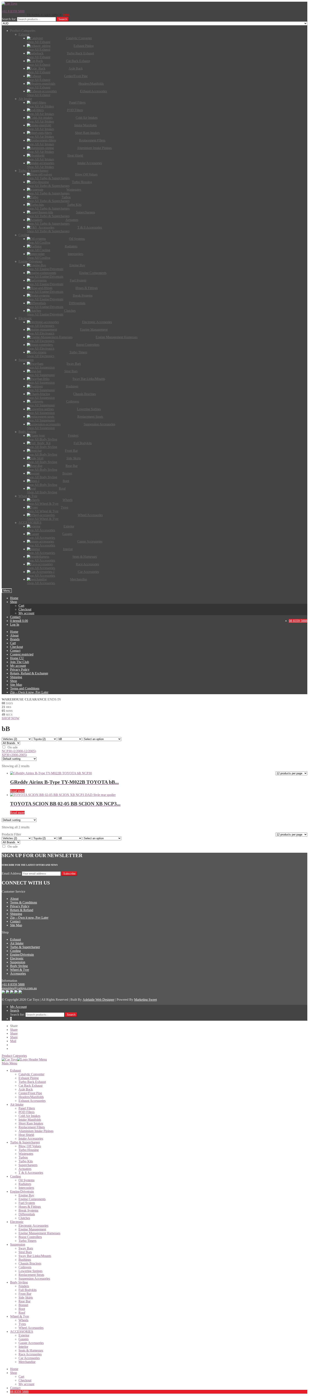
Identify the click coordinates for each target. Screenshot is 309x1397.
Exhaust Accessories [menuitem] (32, 1100)
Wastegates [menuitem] (25, 1153)
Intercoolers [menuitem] (26, 1187)
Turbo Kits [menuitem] (25, 1161)
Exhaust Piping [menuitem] (28, 1078)
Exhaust (15, 939)
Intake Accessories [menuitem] (30, 1138)
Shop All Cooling (38, 242)
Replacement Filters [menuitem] (31, 1127)
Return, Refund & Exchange (29, 673)
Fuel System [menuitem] (26, 1203)
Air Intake (17, 943)
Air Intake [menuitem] (17, 1104)
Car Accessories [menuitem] (29, 1358)
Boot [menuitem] (21, 1309)
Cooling (15, 951)
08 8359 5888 (298, 621)
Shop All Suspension (41, 367)
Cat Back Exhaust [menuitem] (30, 1085)
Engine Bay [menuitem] (26, 1195)
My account (26, 613)
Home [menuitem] (14, 1369)
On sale (13, 747)
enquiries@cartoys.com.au (19, 988)
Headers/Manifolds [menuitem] (31, 1097)
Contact (15, 617)
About (14, 635)
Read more (17, 791)
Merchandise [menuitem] (27, 1362)
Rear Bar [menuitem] (24, 1301)
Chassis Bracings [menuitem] (29, 1263)
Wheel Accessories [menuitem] (31, 1328)
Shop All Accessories (41, 530)
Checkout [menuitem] (24, 1380)
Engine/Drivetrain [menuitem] (22, 1191)
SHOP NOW (10, 718)
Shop (13, 602)
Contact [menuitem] (15, 1388)
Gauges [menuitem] (23, 1339)
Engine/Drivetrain (22, 954)
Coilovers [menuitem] (24, 1267)
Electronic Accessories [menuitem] (33, 1225)
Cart (21, 605)
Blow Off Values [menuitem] (29, 1146)
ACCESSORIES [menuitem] (21, 1331)
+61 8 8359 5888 (13, 11)
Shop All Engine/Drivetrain (45, 269)
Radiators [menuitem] (24, 1184)
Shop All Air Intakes (40, 106)
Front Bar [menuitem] (24, 1293)
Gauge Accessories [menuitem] (31, 1343)
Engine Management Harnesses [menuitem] (39, 1233)
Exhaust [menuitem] (15, 1070)
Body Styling (19, 966)
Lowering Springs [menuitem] (30, 1271)
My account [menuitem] (26, 1384)
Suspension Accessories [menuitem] (34, 1278)
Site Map (16, 684)
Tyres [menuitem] (22, 1324)
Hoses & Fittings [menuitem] (29, 1206)
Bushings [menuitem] (24, 1259)
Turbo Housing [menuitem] (28, 1150)
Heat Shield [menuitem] (26, 1135)
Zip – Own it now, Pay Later (29, 692)
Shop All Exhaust (38, 42)
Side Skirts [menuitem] (25, 1297)
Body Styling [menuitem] (19, 1282)
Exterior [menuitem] (23, 1335)
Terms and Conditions (24, 688)
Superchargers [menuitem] (27, 1165)
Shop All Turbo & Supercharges (48, 178)
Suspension (17, 962)
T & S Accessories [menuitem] (30, 1172)
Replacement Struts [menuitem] (31, 1275)
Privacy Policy (19, 669)
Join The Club (19, 662)
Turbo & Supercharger (25, 947)
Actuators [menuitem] (24, 1169)
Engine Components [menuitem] (32, 1199)
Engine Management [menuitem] (32, 1229)
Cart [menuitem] (21, 1376)
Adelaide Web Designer (98, 999)
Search (62, 19)
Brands (15, 639)
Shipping (16, 677)
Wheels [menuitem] (23, 1320)
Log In (14, 624)
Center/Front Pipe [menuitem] (30, 1093)
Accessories (18, 973)
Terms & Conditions (23, 902)
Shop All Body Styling (42, 439)
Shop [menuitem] (13, 1373)
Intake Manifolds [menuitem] (29, 1119)
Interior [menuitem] (23, 1346)
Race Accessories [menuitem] (30, 1354)
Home (14, 598)
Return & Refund (21, 910)
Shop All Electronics (40, 326)
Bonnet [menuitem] (23, 1305)
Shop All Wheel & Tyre (42, 503)
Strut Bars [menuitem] (25, 1252)
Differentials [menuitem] (26, 1214)
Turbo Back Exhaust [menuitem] (32, 1082)
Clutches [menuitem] (24, 1218)
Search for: (9, 19)
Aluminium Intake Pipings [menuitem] (35, 1131)
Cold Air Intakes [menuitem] (29, 1116)
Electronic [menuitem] (17, 1222)
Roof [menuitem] (21, 1312)
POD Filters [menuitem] (26, 1112)
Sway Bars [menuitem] (25, 1248)
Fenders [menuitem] (23, 1286)
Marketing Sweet (145, 999)
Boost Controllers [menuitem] (30, 1237)
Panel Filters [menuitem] (26, 1108)
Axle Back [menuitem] (25, 1089)
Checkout (24, 609)
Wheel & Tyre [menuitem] (19, 1316)
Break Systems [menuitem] (28, 1210)
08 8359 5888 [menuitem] (19, 1391)
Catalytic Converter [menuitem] (31, 1074)
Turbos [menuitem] (23, 1157)
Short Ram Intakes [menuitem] (30, 1123)
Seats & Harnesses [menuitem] (30, 1350)
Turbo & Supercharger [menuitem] (25, 1142)
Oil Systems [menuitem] (26, 1180)
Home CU (17, 658)
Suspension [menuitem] (17, 1244)
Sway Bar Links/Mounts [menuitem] (34, 1256)
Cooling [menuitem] (15, 1176)
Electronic (17, 958)
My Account (18, 1006)
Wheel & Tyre (19, 969)
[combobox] (36, 19)
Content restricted (21, 654)
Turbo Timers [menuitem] (27, 1240)
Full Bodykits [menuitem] (27, 1290)
